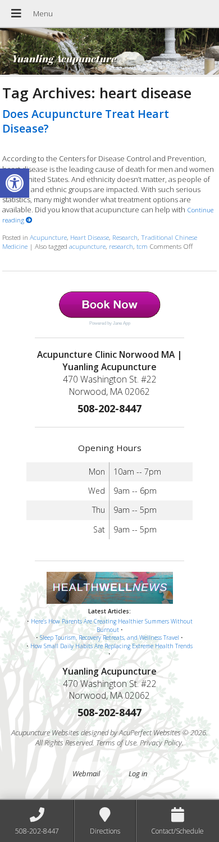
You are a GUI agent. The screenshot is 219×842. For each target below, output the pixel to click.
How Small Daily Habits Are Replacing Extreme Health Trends (111, 646)
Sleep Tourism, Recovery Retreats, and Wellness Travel (109, 637)
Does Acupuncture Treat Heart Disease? (85, 120)
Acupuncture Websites (45, 732)
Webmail (86, 773)
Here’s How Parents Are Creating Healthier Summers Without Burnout (112, 625)
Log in (138, 773)
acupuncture (87, 246)
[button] (14, 183)
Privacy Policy (161, 743)
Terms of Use (116, 743)
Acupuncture (48, 237)
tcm (142, 246)
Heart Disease (89, 237)
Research (125, 237)
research (121, 246)
